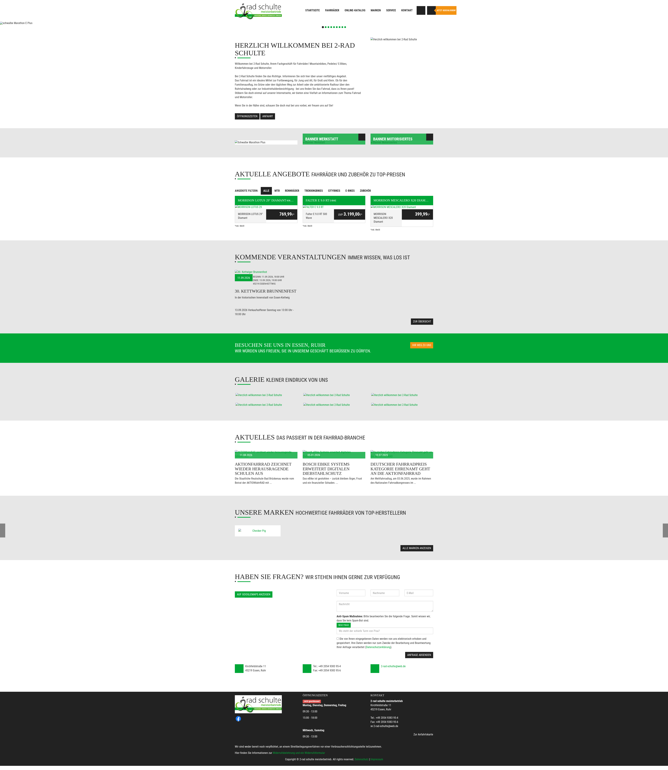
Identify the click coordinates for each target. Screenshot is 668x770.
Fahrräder (332, 10)
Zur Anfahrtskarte (423, 734)
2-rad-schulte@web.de (393, 666)
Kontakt (407, 10)
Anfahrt (267, 116)
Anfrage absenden (419, 655)
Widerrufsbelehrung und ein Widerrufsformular (299, 753)
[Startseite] (258, 11)
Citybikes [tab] (334, 190)
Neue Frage (343, 625)
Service (391, 10)
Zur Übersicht (422, 321)
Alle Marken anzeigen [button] (417, 548)
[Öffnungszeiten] (431, 10)
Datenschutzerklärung (378, 647)
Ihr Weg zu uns (421, 345)
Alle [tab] (266, 190)
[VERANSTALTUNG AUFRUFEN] (266, 272)
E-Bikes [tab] (350, 190)
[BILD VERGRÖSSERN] (266, 395)
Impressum (377, 759)
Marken (376, 10)
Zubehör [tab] (365, 190)
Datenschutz (362, 759)
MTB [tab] (277, 190)
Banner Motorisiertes (392, 139)
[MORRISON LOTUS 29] (266, 207)
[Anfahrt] (421, 10)
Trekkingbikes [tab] (313, 190)
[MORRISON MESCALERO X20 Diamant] (402, 207)
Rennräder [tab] (292, 190)
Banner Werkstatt (321, 139)
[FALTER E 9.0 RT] (334, 207)
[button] (50, 23)
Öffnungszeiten (247, 116)
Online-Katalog (355, 10)
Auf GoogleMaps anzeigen (253, 594)
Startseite (312, 10)
